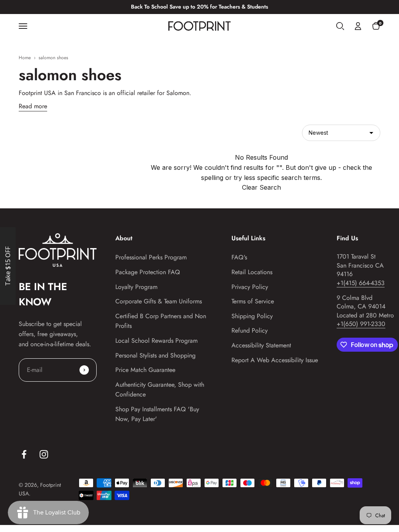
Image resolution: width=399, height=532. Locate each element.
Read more (33, 106)
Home (25, 57)
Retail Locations (251, 272)
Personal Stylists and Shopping (155, 355)
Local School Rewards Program (156, 340)
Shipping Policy (252, 316)
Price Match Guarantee (145, 369)
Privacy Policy (249, 286)
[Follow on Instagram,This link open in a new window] (44, 454)
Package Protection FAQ (147, 272)
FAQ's (239, 257)
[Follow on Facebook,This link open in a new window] (24, 454)
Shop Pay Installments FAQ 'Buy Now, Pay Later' (157, 414)
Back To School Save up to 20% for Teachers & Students (199, 7)
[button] (340, 26)
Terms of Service (252, 301)
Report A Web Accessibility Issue (274, 360)
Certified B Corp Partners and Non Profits (160, 321)
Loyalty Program (136, 286)
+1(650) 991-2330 (361, 323)
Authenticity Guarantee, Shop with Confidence (159, 389)
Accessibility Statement (261, 345)
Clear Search (261, 187)
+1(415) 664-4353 (361, 282)
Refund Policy (249, 330)
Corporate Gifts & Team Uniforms (158, 301)
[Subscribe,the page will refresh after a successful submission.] (84, 370)
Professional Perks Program (151, 257)
